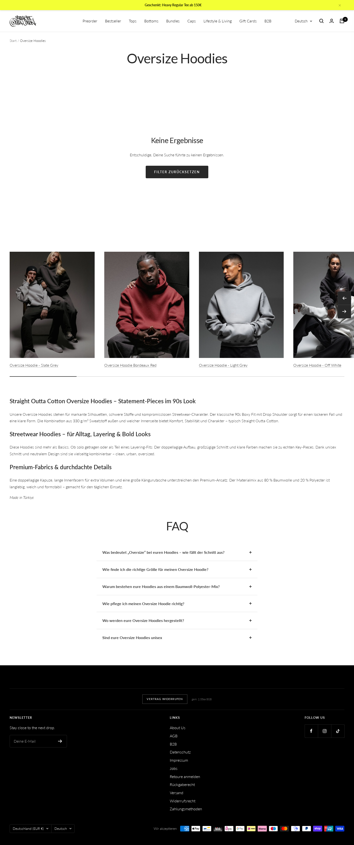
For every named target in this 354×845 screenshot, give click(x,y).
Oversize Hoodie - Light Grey (223, 365)
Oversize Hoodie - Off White (317, 365)
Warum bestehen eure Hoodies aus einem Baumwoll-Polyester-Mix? (161, 586)
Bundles (173, 21)
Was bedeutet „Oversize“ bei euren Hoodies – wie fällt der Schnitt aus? (163, 552)
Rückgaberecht (182, 784)
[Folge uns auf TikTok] (337, 731)
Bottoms (151, 21)
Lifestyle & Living (217, 21)
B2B (267, 21)
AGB (173, 735)
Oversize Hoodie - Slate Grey (34, 365)
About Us (177, 727)
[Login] (331, 21)
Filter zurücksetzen (177, 172)
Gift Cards (248, 21)
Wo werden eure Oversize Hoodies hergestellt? (143, 620)
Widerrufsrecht (182, 801)
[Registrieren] (60, 741)
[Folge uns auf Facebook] (311, 731)
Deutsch (301, 21)
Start (13, 41)
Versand (176, 792)
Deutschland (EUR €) (28, 828)
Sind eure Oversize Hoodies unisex (132, 637)
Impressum (179, 760)
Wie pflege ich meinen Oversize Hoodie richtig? (143, 603)
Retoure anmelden (185, 776)
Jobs (173, 768)
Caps (191, 21)
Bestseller (113, 21)
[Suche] (321, 21)
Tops (133, 21)
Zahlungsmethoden (186, 808)
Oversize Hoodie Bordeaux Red (130, 365)
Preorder (90, 21)
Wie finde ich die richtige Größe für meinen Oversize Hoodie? (155, 569)
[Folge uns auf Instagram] (324, 731)
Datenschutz (180, 752)
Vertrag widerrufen (165, 698)
